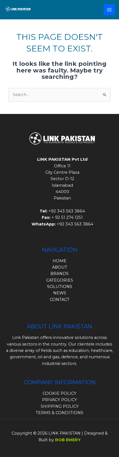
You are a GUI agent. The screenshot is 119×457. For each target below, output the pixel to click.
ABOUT (59, 267)
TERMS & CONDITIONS (59, 412)
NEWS (59, 292)
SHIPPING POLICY (60, 406)
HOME (59, 260)
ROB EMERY (68, 439)
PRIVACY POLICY (59, 399)
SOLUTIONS (59, 286)
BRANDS (59, 273)
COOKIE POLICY (59, 393)
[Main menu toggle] (109, 9)
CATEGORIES (59, 280)
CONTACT (59, 299)
